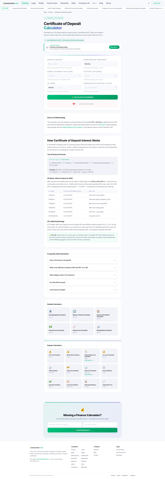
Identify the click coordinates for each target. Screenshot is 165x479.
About (108, 3)
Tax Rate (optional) (92, 71)
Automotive (74, 467)
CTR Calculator (156, 8)
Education (64, 3)
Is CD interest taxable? (82, 290)
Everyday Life (84, 3)
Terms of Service (121, 452)
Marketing (84, 467)
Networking (84, 458)
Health (41, 3)
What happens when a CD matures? (82, 275)
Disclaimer (119, 455)
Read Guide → (114, 47)
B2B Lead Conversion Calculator (56, 8)
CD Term (51, 83)
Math (74, 3)
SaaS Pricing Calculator (37, 8)
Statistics (83, 461)
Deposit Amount (55, 60)
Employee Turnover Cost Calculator (94, 8)
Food (82, 464)
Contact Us (156, 3)
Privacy (113, 475)
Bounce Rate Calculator (20, 8)
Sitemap (133, 475)
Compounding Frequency (95, 60)
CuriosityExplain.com (43, 459)
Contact (96, 455)
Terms (118, 475)
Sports (73, 464)
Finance (25, 3)
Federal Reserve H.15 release (72, 127)
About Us (96, 449)
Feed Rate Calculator (75, 8)
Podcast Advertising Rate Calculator (118, 8)
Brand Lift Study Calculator (140, 8)
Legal (33, 3)
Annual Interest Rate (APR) (60, 71)
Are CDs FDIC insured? (82, 282)
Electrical (73, 461)
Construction (52, 3)
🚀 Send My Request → (82, 430)
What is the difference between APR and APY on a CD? (82, 268)
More (94, 3)
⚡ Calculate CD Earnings (82, 97)
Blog (101, 3)
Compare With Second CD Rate (97, 83)
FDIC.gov (102, 125)
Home (45, 12)
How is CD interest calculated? (82, 260)
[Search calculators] (148, 3)
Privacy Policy (120, 449)
